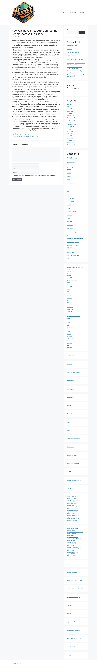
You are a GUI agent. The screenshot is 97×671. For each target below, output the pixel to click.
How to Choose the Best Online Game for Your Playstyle (25, 136)
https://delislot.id (71, 513)
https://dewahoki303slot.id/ (74, 538)
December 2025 (71, 118)
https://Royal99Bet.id (72, 501)
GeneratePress (53, 669)
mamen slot (70, 307)
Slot (68, 345)
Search (69, 29)
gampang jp (70, 343)
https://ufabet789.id (72, 500)
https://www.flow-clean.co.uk (75, 588)
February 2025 (71, 140)
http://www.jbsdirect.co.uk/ (74, 638)
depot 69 (69, 347)
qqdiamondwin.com (72, 280)
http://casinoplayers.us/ (73, 646)
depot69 (69, 169)
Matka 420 (70, 338)
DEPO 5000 (70, 221)
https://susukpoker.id (72, 552)
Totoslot (69, 218)
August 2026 (70, 104)
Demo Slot (69, 311)
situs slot (69, 286)
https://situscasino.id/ (72, 528)
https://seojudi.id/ (71, 540)
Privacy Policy (73, 12)
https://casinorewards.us (73, 630)
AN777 (69, 173)
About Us (65, 12)
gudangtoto (70, 248)
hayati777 (69, 302)
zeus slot (69, 247)
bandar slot (70, 225)
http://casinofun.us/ (72, 572)
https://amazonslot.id (72, 455)
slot (68, 164)
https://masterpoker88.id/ (74, 548)
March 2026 (70, 111)
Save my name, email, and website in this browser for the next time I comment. (34, 175)
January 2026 (70, 115)
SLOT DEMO (70, 309)
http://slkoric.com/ (16, 663)
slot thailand (70, 293)
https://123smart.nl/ (72, 162)
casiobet (69, 194)
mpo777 (69, 282)
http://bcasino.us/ (71, 563)
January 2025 (70, 142)
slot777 (69, 205)
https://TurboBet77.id (72, 498)
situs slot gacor (71, 228)
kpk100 (69, 208)
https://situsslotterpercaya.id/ (75, 532)
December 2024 (71, 144)
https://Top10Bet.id (72, 496)
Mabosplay (70, 215)
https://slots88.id (71, 554)
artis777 (69, 300)
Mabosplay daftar (71, 211)
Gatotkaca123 (70, 327)
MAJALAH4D (70, 183)
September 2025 (71, 124)
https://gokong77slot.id (73, 515)
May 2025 (69, 133)
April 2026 (69, 109)
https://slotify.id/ (71, 535)
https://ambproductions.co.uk (75, 580)
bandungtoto (70, 355)
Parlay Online (70, 168)
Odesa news (70, 447)
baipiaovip (69, 430)
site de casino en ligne (73, 52)
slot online (69, 273)
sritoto (68, 322)
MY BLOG (15, 133)
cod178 (69, 271)
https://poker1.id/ (71, 550)
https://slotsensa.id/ (72, 537)
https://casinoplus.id (72, 510)
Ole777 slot (70, 295)
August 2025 (70, 127)
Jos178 (69, 334)
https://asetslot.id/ (72, 533)
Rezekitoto (70, 422)
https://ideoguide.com (73, 463)
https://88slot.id (71, 622)
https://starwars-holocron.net (75, 267)
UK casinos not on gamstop (74, 259)
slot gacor (69, 268)
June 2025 (70, 131)
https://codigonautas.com (74, 480)
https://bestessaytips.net (73, 316)
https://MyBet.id (71, 505)
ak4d (68, 289)
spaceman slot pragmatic (73, 372)
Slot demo (69, 298)
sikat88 (69, 291)
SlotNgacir (69, 176)
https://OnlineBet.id (72, 503)
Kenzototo (69, 413)
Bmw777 (69, 49)
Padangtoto (70, 605)
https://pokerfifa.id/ (72, 545)
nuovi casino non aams (73, 45)
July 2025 (69, 129)
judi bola (69, 488)
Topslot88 (69, 364)
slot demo (69, 336)
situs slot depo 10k (72, 159)
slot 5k (68, 186)
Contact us (81, 12)
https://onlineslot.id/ (72, 530)
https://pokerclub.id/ (72, 547)
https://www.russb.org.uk (73, 597)
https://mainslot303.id (73, 518)
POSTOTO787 (70, 198)
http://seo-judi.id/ (71, 555)
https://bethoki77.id (72, 508)
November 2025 (71, 120)
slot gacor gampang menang (75, 238)
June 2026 (70, 106)
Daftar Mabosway (71, 201)
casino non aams (71, 55)
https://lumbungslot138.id (74, 517)
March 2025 (70, 138)
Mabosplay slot (71, 252)
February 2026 (71, 113)
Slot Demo (69, 318)
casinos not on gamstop (73, 232)
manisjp (69, 613)
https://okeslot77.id (72, 520)
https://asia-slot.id (72, 512)
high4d (69, 275)
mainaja (69, 313)
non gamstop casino (72, 245)
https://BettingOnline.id (73, 506)
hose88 (69, 405)
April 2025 (69, 135)
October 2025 (70, 122)
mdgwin (42, 81)
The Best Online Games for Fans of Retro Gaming (24, 134)
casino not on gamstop (73, 242)
